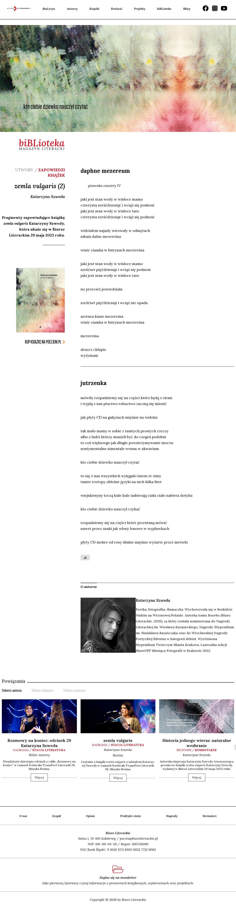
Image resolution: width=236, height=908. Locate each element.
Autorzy (72, 8)
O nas (23, 816)
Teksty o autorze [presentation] (74, 690)
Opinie (90, 816)
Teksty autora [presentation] (12, 690)
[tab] (12, 690)
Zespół (56, 816)
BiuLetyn (49, 8)
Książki (94, 8)
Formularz (210, 816)
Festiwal (116, 8)
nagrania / (39, 750)
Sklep (186, 8)
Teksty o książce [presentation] (42, 690)
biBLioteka (164, 8)
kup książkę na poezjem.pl (43, 341)
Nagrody (172, 816)
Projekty (139, 8)
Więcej (39, 777)
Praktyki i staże (130, 816)
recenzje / (197, 750)
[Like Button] (85, 557)
